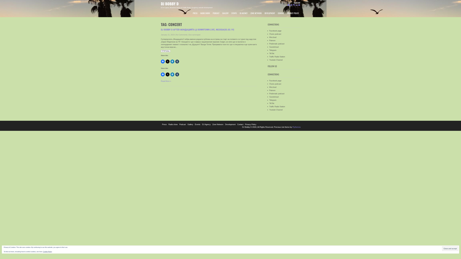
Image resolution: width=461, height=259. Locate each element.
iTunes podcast (275, 34)
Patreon (272, 40)
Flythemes (296, 127)
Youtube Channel (276, 60)
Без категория (194, 35)
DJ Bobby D (170, 3)
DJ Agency (244, 13)
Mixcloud (272, 37)
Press (195, 13)
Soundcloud (274, 47)
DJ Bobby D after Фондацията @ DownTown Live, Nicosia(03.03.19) (197, 29)
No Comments (181, 35)
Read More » (166, 81)
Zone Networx (256, 13)
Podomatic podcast (276, 44)
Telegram (272, 50)
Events (234, 13)
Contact (281, 13)
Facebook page (275, 31)
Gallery (225, 13)
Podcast (216, 13)
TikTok (271, 53)
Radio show (205, 13)
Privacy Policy (293, 13)
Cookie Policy (47, 252)
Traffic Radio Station (277, 57)
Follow (167, 51)
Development (270, 13)
